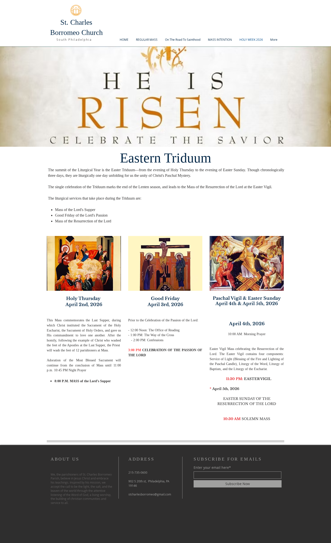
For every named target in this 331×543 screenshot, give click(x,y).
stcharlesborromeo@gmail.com (149, 494)
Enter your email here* (212, 467)
